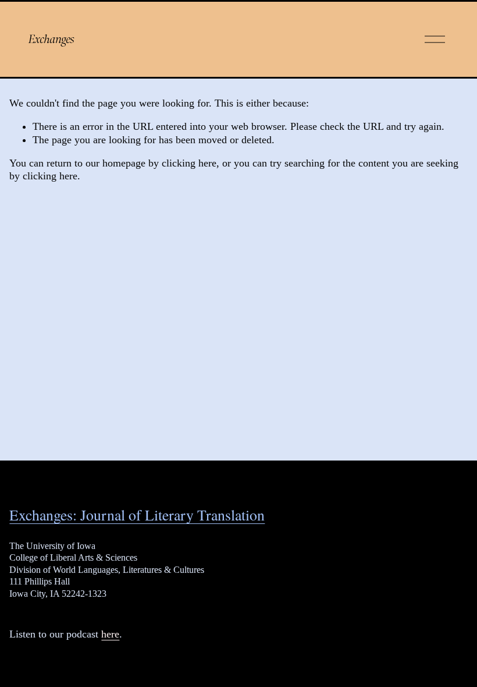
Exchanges (51, 39)
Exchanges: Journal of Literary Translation (137, 515)
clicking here (189, 163)
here (110, 634)
